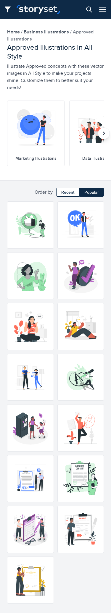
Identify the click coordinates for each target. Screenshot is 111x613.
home (14, 31)
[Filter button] (9, 9)
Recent (67, 192)
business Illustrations (47, 31)
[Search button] (89, 9)
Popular (91, 192)
